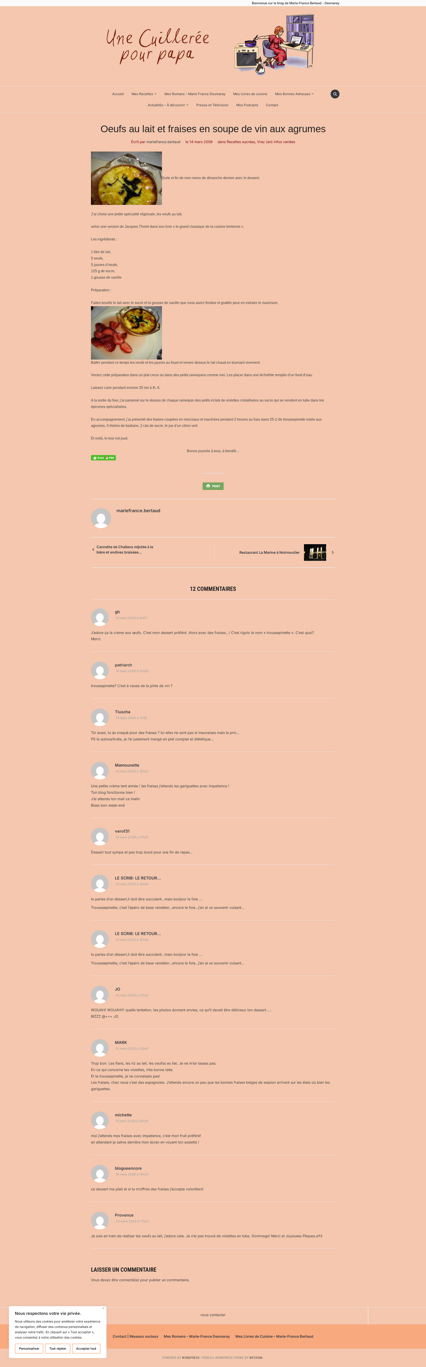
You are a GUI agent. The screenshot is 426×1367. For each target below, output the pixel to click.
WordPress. (191, 1357)
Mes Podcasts (247, 105)
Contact (272, 105)
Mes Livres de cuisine (250, 94)
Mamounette (127, 765)
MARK (121, 1042)
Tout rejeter (57, 1348)
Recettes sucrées (241, 142)
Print (216, 486)
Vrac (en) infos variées (276, 142)
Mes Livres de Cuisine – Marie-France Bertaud (274, 1336)
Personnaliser (29, 1348)
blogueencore (128, 1168)
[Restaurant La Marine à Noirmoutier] (315, 552)
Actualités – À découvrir (166, 105)
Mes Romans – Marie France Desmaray (194, 94)
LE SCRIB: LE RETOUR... (138, 878)
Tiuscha (122, 711)
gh (117, 612)
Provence (124, 1215)
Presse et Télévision (212, 105)
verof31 (122, 831)
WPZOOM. (256, 1357)
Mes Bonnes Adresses (292, 94)
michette (123, 1115)
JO (117, 989)
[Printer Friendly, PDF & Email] (103, 457)
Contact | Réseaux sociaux (135, 1336)
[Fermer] (104, 1308)
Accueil (118, 94)
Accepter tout (86, 1348)
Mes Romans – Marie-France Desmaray (197, 1336)
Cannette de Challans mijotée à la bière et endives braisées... (125, 549)
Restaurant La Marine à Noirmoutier (269, 552)
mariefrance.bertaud (163, 142)
